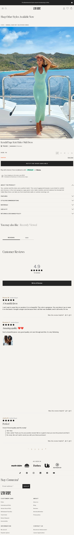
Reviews (35, 508)
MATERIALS (4, 205)
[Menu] (3, 8)
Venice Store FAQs (6, 508)
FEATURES (4, 196)
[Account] (64, 8)
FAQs (2, 502)
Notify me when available (37, 163)
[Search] (6, 8)
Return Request (5, 518)
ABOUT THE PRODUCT (8, 185)
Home (2, 25)
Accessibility (4, 521)
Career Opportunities (39, 533)
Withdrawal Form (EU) (6, 511)
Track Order (4, 515)
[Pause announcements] (72, 2)
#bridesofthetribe (38, 511)
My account (4, 529)
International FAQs (6, 505)
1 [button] (31, 449)
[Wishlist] (67, 8)
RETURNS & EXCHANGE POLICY (11, 213)
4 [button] (42, 449)
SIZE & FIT (4, 209)
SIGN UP (26, 486)
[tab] (17, 16)
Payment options (5, 533)
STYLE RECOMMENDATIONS (10, 200)
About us (35, 502)
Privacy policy (36, 515)
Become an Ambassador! (40, 529)
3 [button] (38, 449)
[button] (8, 340)
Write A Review (37, 283)
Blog (34, 505)
